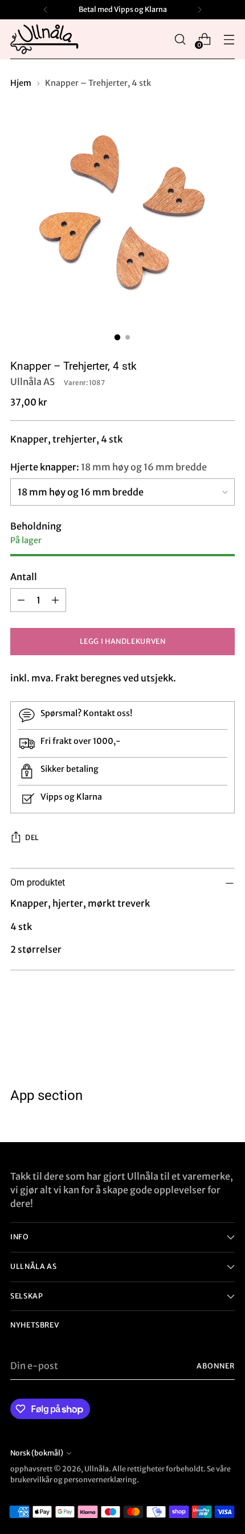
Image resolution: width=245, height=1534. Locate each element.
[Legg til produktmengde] (55, 600)
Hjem (20, 83)
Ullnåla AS (32, 381)
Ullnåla (96, 1469)
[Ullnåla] (44, 39)
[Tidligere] (45, 9)
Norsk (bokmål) (36, 1453)
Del (32, 837)
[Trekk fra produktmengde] (21, 600)
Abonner (216, 1366)
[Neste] (199, 9)
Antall (23, 576)
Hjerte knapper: (108, 467)
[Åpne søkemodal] (179, 39)
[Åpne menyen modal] (228, 39)
